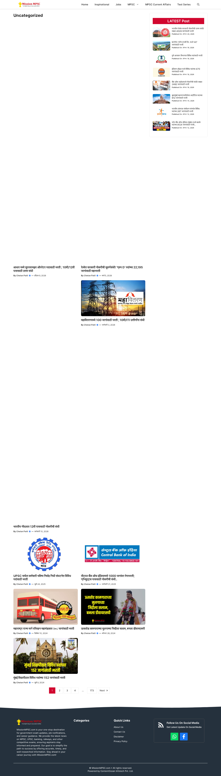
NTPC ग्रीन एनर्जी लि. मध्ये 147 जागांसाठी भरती (184, 43)
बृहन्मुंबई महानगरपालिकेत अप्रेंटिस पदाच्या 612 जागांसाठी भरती (187, 96)
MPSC (131, 4)
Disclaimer (119, 736)
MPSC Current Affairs (158, 4)
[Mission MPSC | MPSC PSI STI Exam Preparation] (29, 4)
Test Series (184, 4)
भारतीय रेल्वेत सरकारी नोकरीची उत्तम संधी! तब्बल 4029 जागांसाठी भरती (188, 29)
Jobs (118, 4)
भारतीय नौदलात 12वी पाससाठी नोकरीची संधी (36, 526)
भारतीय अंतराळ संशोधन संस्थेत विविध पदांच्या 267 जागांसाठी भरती (186, 109)
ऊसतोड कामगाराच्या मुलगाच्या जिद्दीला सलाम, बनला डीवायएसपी (113, 628)
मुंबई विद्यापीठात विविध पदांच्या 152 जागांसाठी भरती (39, 677)
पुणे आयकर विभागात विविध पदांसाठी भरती (187, 55)
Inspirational (102, 4)
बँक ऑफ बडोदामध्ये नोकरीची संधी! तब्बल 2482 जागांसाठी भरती (187, 83)
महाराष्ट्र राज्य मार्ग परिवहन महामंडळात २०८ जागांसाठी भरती (43, 628)
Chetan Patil (22, 275)
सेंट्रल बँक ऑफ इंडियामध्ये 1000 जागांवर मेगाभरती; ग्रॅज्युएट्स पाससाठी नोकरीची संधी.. (107, 577)
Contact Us (119, 731)
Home (84, 4)
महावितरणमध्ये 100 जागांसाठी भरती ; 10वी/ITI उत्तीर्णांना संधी (112, 320)
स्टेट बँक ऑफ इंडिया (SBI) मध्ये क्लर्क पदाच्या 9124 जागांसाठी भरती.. (186, 123)
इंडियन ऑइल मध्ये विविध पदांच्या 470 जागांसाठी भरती (186, 70)
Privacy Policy (120, 741)
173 (92, 690)
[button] (198, 4)
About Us (118, 727)
